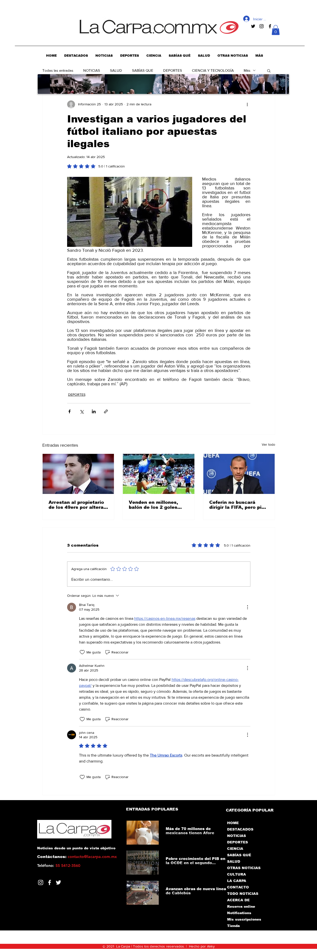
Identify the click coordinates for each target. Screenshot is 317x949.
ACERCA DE (238, 900)
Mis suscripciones (244, 919)
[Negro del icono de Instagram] (261, 26)
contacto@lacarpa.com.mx (92, 856)
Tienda (233, 926)
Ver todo (268, 444)
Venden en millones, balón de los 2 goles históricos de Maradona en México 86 (157, 505)
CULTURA (236, 874)
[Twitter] (58, 882)
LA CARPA (236, 881)
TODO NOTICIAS (242, 894)
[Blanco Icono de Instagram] (40, 882)
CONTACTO (238, 887)
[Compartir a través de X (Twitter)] (81, 411)
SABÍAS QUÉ (239, 855)
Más (247, 70)
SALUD (116, 70)
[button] (275, 30)
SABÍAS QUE (142, 70)
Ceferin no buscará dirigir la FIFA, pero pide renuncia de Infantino (238, 505)
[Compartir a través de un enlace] (106, 411)
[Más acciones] (247, 104)
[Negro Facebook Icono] (270, 26)
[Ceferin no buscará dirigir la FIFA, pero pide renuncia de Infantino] (239, 474)
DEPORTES (172, 70)
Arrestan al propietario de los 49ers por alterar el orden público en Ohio (78, 505)
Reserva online (241, 906)
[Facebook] (49, 882)
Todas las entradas (57, 70)
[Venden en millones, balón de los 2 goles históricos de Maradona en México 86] (158, 474)
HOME (233, 823)
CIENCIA (235, 849)
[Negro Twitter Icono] (253, 26)
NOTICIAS (91, 70)
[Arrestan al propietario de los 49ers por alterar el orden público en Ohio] (78, 474)
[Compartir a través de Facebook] (69, 411)
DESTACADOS (240, 829)
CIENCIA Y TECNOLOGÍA (213, 70)
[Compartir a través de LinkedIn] (93, 411)
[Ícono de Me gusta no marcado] (82, 652)
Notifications (239, 913)
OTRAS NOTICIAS (244, 868)
